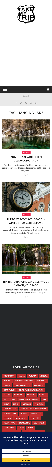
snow (21, 428)
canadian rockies (22, 385)
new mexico (36, 414)
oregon (7, 418)
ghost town (9, 399)
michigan (27, 404)
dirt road (18, 395)
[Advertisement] (26, 55)
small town (9, 428)
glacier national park (29, 399)
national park (10, 414)
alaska (22, 376)
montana (39, 404)
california (41, 381)
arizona (43, 376)
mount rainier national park (33, 409)
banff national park (24, 381)
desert (7, 395)
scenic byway (9, 423)
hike (44, 399)
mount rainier (10, 409)
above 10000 (9, 376)
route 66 (35, 418)
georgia (43, 395)
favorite (31, 395)
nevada (24, 414)
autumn (7, 381)
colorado (38, 385)
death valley (9, 390)
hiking (6, 404)
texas (30, 428)
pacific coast (21, 418)
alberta (32, 376)
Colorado (26, 152)
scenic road (39, 423)
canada (7, 385)
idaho (15, 404)
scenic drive (24, 423)
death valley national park (31, 390)
